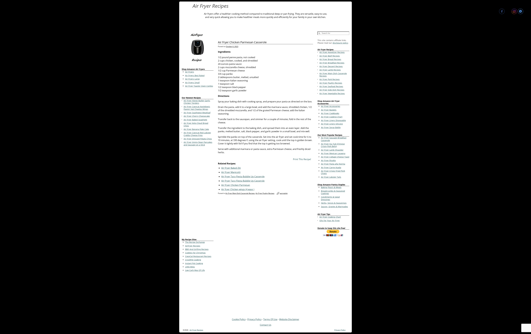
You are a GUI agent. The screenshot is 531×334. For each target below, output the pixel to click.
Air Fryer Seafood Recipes (331, 86)
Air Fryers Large (192, 79)
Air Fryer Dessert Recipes (331, 66)
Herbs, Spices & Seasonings (334, 203)
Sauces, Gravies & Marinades (334, 206)
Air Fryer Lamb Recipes (330, 70)
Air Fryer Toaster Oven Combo (199, 86)
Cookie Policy (239, 319)
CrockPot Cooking (193, 259)
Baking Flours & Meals (331, 187)
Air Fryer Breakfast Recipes (331, 62)
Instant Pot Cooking (194, 263)
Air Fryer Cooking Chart (331, 116)
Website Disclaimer (289, 319)
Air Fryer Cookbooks (330, 113)
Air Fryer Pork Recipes (329, 79)
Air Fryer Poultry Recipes (265, 193)
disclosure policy (340, 43)
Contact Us (265, 324)
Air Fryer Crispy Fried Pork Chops (333, 172)
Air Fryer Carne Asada (331, 167)
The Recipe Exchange (195, 242)
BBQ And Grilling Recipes (197, 249)
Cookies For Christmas (195, 252)
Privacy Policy (254, 319)
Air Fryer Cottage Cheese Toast (335, 157)
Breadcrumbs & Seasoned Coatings (333, 192)
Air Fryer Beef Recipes (329, 56)
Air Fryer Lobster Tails (331, 177)
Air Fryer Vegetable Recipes (332, 93)
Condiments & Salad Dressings (330, 198)
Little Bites (190, 266)
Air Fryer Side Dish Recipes (331, 90)
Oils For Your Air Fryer (329, 220)
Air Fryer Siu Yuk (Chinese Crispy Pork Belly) (333, 145)
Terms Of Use (270, 319)
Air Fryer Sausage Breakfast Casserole (333, 139)
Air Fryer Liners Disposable (333, 120)
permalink (283, 193)
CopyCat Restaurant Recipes (198, 256)
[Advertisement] (198, 192)
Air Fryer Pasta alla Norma (333, 164)
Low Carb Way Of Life (195, 270)
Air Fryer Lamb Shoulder (332, 150)
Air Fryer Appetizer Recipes (332, 52)
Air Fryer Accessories (330, 106)
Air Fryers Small (192, 82)
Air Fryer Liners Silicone (332, 124)
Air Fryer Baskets (328, 110)
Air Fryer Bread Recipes (330, 59)
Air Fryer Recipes (211, 5)
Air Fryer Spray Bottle (331, 127)
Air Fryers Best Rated (195, 75)
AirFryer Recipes (192, 245)
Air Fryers (189, 72)
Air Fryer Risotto (328, 160)
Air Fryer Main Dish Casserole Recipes (240, 193)
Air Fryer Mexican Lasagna (333, 153)
